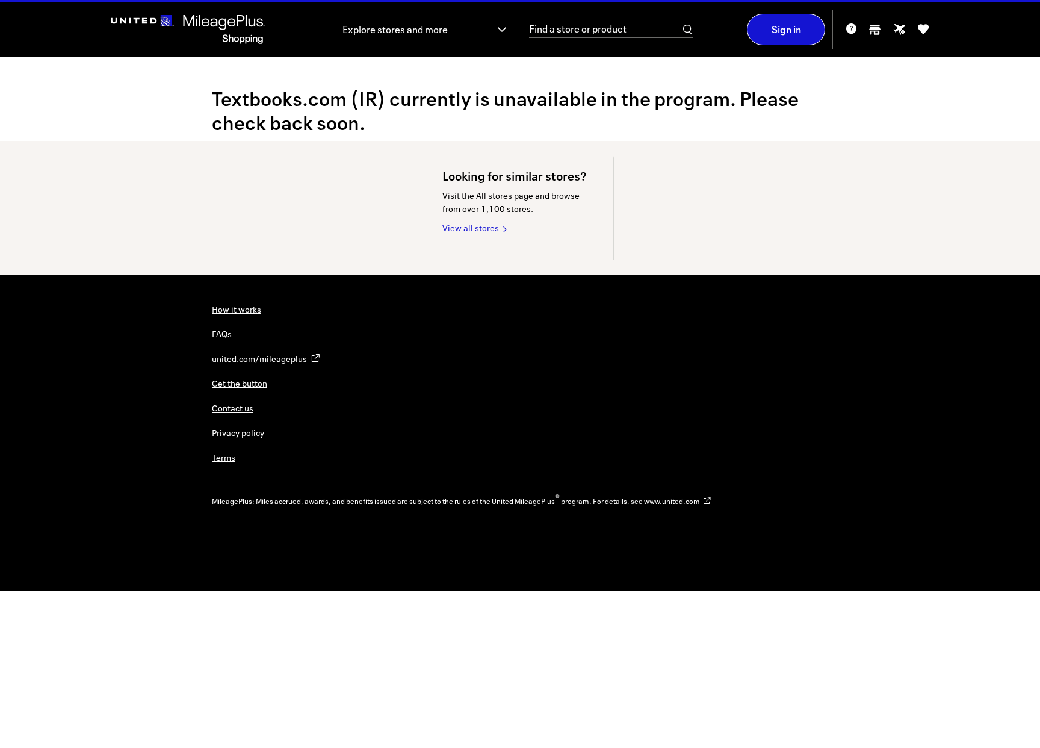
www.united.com (672, 501)
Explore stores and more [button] (395, 29)
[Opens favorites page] (923, 33)
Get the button (239, 383)
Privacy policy (238, 432)
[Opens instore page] (875, 33)
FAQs (222, 334)
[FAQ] (851, 33)
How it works (236, 309)
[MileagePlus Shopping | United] (188, 29)
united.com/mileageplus (260, 358)
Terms (223, 457)
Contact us (232, 408)
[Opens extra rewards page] (899, 33)
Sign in (786, 29)
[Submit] (688, 29)
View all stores (470, 228)
